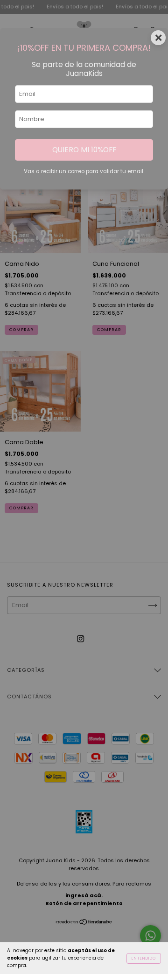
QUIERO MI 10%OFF (84, 150)
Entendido (144, 958)
